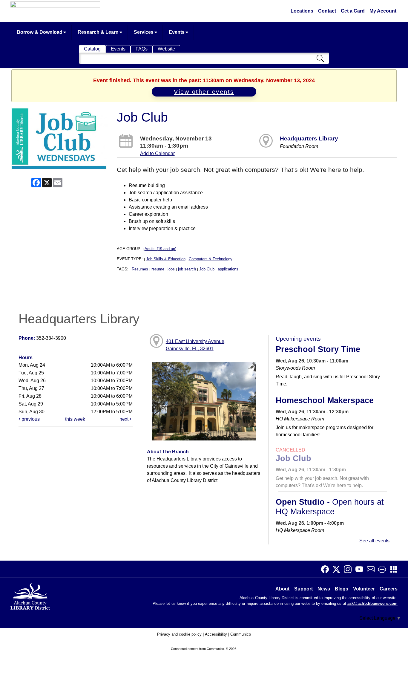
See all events (374, 540)
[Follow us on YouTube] (361, 569)
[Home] (31, 595)
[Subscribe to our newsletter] (372, 569)
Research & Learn (99, 32)
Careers (389, 588)
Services (144, 32)
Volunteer (364, 588)
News (323, 588)
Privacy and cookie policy (179, 634)
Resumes (140, 269)
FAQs (142, 48)
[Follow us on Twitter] (338, 569)
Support (303, 588)
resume (157, 269)
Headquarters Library (309, 138)
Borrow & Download (40, 32)
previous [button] (30, 419)
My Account (382, 10)
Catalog (92, 48)
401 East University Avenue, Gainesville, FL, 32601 (196, 345)
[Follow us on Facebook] (326, 569)
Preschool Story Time (318, 349)
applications (228, 269)
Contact (327, 10)
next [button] (124, 419)
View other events (204, 91)
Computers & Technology (210, 259)
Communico (240, 634)
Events (177, 32)
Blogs (341, 588)
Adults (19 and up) (160, 249)
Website (166, 48)
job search (187, 269)
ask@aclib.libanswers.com (372, 604)
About (282, 588)
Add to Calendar (157, 153)
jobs (171, 269)
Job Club (206, 269)
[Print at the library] (383, 569)
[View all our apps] (395, 569)
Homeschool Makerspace (325, 400)
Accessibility (216, 634)
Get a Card (353, 10)
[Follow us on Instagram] (349, 569)
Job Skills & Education (165, 259)
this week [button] (75, 419)
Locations (302, 10)
